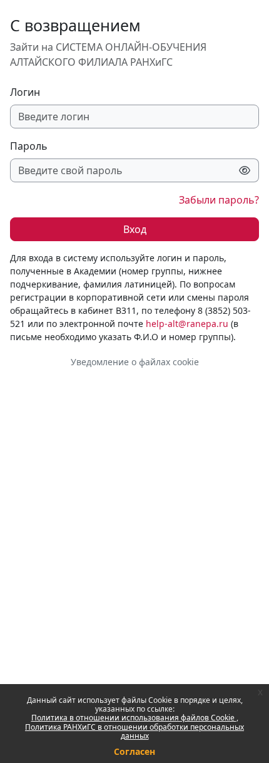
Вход (134, 229)
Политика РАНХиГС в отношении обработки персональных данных (134, 731)
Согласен (134, 751)
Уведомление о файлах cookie (135, 362)
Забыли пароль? (219, 200)
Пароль (29, 146)
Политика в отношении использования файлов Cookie (133, 717)
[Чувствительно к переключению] (245, 170)
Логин (25, 92)
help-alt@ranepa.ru (187, 324)
